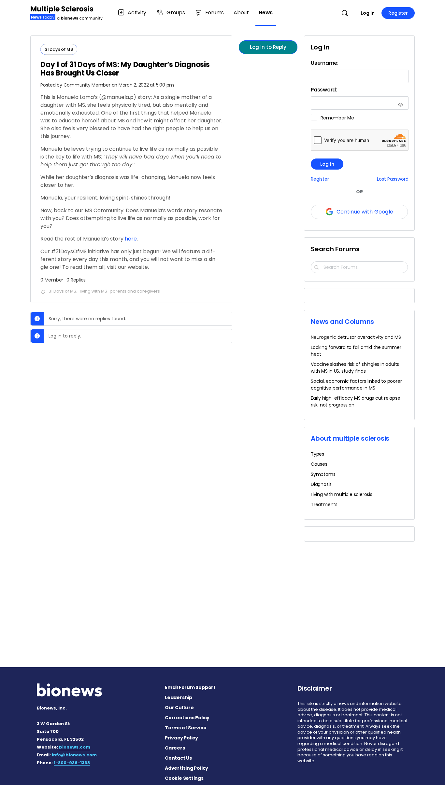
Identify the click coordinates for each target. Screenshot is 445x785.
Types (317, 454)
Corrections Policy (187, 717)
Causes (319, 464)
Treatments (324, 504)
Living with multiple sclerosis (341, 494)
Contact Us (178, 758)
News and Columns (342, 321)
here (131, 238)
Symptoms (323, 474)
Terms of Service (186, 727)
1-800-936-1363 (72, 763)
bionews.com (74, 747)
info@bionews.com (74, 755)
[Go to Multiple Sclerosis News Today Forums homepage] (66, 12)
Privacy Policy (181, 738)
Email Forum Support (190, 687)
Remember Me (337, 118)
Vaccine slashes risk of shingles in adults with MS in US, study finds (355, 367)
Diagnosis (321, 484)
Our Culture (179, 707)
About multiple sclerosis (350, 438)
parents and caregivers (135, 291)
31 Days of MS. (63, 291)
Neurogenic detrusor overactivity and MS (356, 337)
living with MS (93, 291)
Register (398, 13)
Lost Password (393, 179)
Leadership (178, 697)
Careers (175, 748)
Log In (368, 13)
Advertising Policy (186, 768)
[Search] (344, 13)
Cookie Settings (184, 778)
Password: (324, 89)
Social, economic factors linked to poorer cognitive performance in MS (356, 384)
